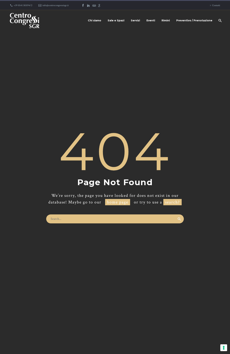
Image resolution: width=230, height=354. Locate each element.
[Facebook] (83, 5)
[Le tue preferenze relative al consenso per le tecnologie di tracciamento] (223, 347)
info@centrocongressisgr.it (55, 5)
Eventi (150, 20)
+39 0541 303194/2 (23, 5)
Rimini (166, 20)
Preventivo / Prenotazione (194, 20)
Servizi (135, 20)
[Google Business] (99, 5)
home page (117, 202)
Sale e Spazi (116, 20)
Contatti (216, 5)
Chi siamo (94, 20)
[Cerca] (219, 20)
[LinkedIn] (88, 5)
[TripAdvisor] (93, 5)
